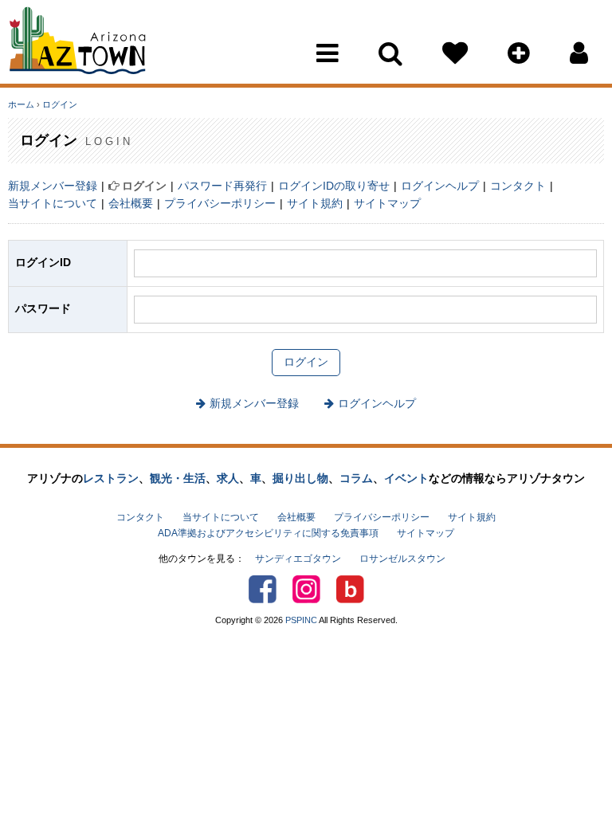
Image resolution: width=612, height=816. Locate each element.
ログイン (59, 104)
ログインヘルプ (440, 185)
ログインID (43, 262)
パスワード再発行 (222, 185)
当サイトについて (52, 203)
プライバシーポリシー (220, 203)
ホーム (21, 104)
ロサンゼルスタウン (402, 558)
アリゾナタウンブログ (350, 589)
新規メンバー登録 (52, 185)
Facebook (263, 589)
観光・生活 (178, 478)
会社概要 (130, 203)
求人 (228, 478)
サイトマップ (387, 203)
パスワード (43, 308)
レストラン (111, 478)
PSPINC (301, 620)
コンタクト (518, 185)
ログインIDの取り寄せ (334, 185)
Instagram (306, 589)
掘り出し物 (300, 478)
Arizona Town (77, 44)
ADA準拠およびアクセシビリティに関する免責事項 (268, 533)
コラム (356, 478)
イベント (406, 478)
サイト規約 (315, 203)
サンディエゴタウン (298, 558)
